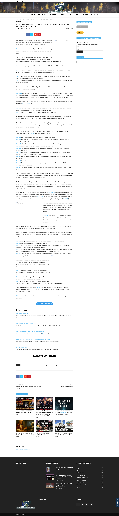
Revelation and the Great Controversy (26, 323)
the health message (21, 366)
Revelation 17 (67, 483)
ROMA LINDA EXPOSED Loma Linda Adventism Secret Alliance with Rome (63, 435)
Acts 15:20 (50, 192)
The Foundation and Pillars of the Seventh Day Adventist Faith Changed (64, 477)
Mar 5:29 (18, 148)
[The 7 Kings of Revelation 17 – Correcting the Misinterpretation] (50, 485)
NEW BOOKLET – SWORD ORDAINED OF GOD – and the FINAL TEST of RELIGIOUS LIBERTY (64, 412)
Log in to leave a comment (23, 449)
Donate (78, 15)
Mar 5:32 (18, 160)
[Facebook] (17, 1)
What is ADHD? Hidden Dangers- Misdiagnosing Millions (28, 387)
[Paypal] (20, 1)
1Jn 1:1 (18, 70)
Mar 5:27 (18, 144)
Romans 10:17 (26, 103)
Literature (52, 15)
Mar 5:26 (18, 139)
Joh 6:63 (18, 80)
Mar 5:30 (18, 152)
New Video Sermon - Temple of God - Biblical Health (30, 331)
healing (45, 365)
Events (85, 15)
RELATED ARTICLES (22, 394)
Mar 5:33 (18, 163)
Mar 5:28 (18, 146)
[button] (101, 15)
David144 (20, 28)
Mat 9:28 (18, 108)
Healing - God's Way (21, 347)
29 (54, 192)
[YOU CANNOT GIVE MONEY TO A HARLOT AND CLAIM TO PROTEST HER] (25, 403)
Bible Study (41, 15)
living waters (61, 365)
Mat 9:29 (18, 112)
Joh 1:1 (18, 65)
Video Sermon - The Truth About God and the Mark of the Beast (33, 339)
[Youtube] (25, 1)
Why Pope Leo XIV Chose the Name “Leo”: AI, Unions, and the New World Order (25, 435)
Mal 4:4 (18, 270)
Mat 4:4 (18, 49)
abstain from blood (25, 365)
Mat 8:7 (18, 243)
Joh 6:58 (18, 76)
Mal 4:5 (18, 277)
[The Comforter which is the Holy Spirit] (48, 469)
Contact (62, 15)
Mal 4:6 (18, 281)
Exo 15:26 (19, 93)
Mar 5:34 (18, 167)
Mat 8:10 (18, 253)
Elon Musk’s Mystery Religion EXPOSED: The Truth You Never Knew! (43, 435)
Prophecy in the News (72, 1)
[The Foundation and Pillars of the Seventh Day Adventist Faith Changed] (50, 477)
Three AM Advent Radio (84, 1)
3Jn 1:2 (18, 296)
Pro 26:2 (39, 287)
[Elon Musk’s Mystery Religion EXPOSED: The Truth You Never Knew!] (44, 426)
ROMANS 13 (63, 412)
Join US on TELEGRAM (45, 304)
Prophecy (18, 19)
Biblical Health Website (22, 313)
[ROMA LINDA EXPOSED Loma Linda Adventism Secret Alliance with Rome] (64, 426)
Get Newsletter (99, 1)
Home (33, 15)
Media (71, 15)
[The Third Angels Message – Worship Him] (59, 8)
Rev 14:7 (44, 333)
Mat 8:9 (18, 249)
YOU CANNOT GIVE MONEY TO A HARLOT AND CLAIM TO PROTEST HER (24, 412)
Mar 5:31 (18, 156)
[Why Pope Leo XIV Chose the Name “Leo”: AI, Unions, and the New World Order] (25, 426)
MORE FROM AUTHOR (35, 394)
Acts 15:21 (40, 196)
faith (41, 365)
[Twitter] (23, 1)
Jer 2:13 (45, 215)
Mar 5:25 (18, 137)
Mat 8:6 (18, 241)
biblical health (34, 365)
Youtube (93, 1)
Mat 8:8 (18, 245)
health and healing (52, 365)
